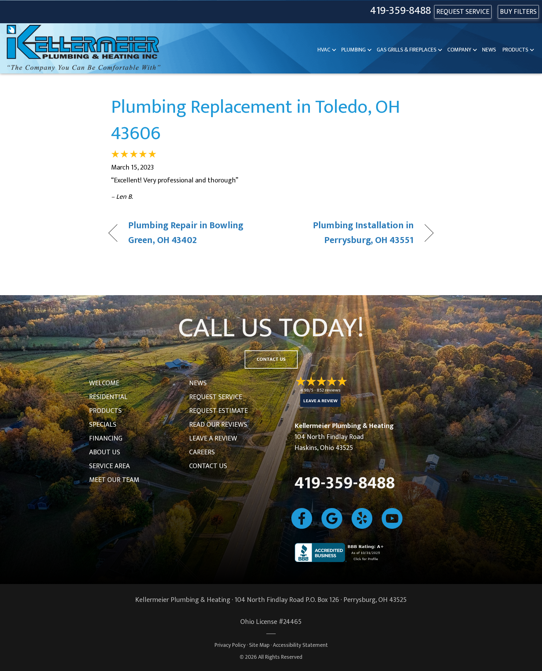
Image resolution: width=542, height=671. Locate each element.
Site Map (259, 645)
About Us (104, 452)
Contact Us (208, 466)
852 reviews (329, 390)
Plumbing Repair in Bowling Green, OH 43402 (185, 233)
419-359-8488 (400, 11)
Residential (108, 397)
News (489, 50)
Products (515, 50)
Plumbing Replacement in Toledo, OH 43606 (255, 120)
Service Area (109, 466)
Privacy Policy (230, 645)
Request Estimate (218, 411)
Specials (102, 424)
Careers (202, 452)
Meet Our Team (114, 480)
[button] (334, 50)
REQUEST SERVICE (462, 12)
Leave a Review (213, 438)
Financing (105, 438)
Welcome (104, 383)
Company (459, 50)
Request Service (215, 397)
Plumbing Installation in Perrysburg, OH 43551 (347, 233)
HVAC (323, 50)
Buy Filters (518, 12)
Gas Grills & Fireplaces (406, 50)
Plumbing (353, 50)
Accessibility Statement (300, 645)
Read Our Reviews (218, 424)
